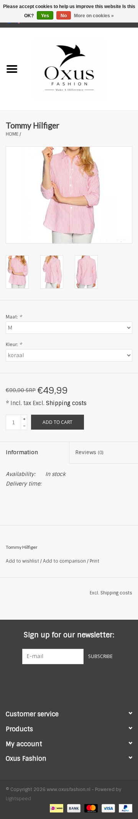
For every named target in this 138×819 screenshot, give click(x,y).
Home (12, 134)
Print (94, 561)
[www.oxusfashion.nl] (81, 68)
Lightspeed (18, 799)
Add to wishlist (22, 561)
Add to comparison (65, 561)
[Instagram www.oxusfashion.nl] (83, 680)
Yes (45, 15)
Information (22, 452)
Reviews (89, 452)
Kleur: (14, 344)
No (64, 15)
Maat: (14, 317)
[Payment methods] (55, 808)
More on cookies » (94, 15)
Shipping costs (66, 403)
